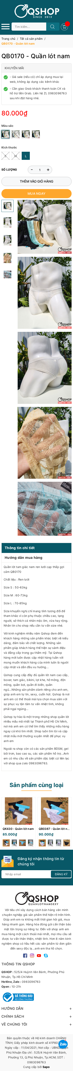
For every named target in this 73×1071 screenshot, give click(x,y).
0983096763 (31, 981)
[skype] (46, 955)
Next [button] (68, 823)
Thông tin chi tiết (20, 548)
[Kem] (26, 134)
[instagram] (32, 955)
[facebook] (25, 955)
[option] (18, 823)
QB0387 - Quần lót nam (55, 828)
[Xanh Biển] (36, 134)
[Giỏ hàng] (65, 26)
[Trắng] (5, 134)
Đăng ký (61, 874)
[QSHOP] (36, 898)
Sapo (46, 1067)
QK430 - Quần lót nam (18, 828)
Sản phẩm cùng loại (36, 785)
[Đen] (16, 134)
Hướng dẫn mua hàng (24, 558)
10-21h (16, 986)
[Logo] (36, 11)
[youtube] (39, 955)
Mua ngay (36, 193)
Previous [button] (4, 823)
